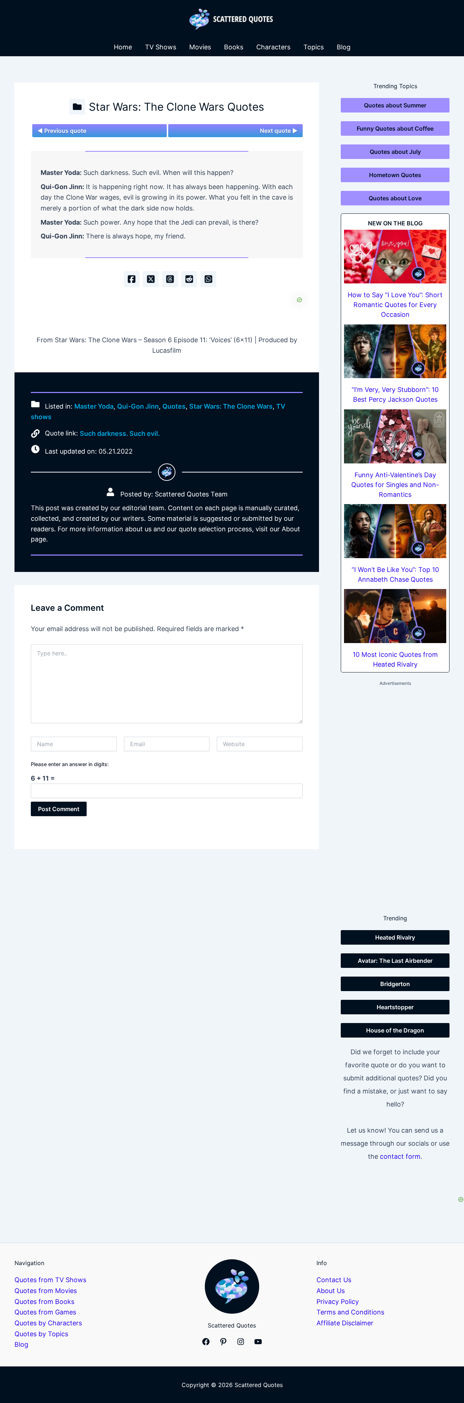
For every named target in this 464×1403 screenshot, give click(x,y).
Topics (313, 47)
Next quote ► (279, 130)
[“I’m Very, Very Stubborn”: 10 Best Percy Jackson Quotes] (395, 351)
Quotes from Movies (45, 1290)
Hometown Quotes (395, 175)
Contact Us (333, 1280)
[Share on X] (151, 279)
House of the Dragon (395, 1030)
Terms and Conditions (350, 1312)
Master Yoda (93, 406)
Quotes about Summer (395, 105)
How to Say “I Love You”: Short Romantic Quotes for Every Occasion (395, 304)
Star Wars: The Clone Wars (231, 406)
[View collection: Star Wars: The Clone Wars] (77, 107)
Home (123, 47)
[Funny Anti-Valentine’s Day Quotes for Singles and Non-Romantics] (395, 436)
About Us (330, 1290)
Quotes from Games (45, 1312)
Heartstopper (395, 1007)
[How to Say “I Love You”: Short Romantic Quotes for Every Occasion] (395, 257)
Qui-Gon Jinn (138, 406)
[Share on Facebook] (132, 279)
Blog (344, 47)
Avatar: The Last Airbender (395, 960)
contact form (400, 1156)
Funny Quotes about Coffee (395, 128)
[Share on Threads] (170, 279)
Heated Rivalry (395, 937)
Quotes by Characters (48, 1323)
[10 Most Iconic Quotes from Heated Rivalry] (395, 616)
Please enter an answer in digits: (70, 764)
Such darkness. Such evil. (120, 433)
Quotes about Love (395, 198)
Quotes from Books (44, 1301)
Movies (200, 47)
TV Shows (160, 47)
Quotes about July (395, 151)
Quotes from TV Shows (50, 1280)
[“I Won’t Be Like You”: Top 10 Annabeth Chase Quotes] (395, 531)
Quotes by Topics (41, 1334)
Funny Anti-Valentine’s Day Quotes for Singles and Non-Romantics (395, 484)
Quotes (174, 406)
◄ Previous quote (61, 130)
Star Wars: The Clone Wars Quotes (176, 106)
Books (233, 47)
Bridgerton (395, 983)
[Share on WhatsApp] (208, 279)
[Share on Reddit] (189, 279)
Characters (273, 47)
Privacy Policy (337, 1301)
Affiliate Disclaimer (344, 1323)
